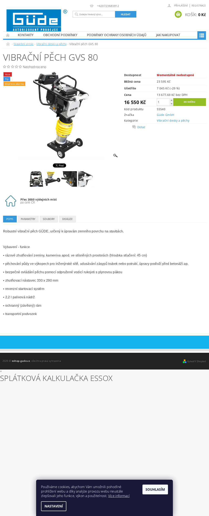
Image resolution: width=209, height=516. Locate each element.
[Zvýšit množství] (171, 100)
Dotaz (141, 127)
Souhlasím (155, 489)
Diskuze (67, 219)
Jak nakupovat (168, 35)
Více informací (119, 496)
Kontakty (25, 35)
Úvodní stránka (8, 35)
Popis (9, 219)
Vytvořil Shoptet (196, 361)
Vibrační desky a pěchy (173, 120)
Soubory (49, 219)
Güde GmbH (165, 115)
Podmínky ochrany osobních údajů (116, 35)
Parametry (28, 219)
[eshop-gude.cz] (37, 20)
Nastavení (53, 506)
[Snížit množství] (171, 104)
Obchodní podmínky (60, 35)
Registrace (199, 5)
